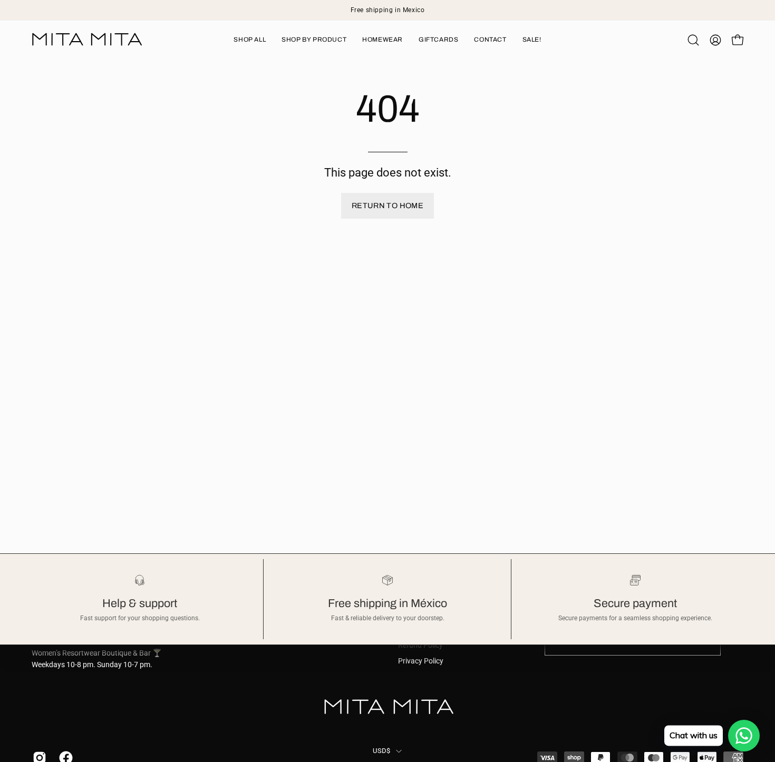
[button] (693, 40)
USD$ (381, 751)
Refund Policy (420, 645)
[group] (387, 10)
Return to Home (387, 205)
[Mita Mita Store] (87, 39)
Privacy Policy (420, 661)
